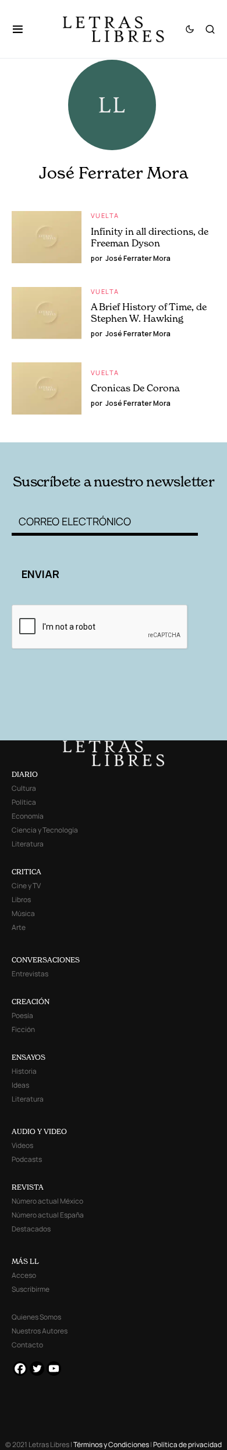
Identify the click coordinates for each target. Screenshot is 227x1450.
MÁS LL (25, 1261)
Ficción (23, 1029)
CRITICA (26, 871)
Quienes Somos (36, 1317)
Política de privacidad (187, 1444)
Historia (24, 1071)
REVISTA (28, 1187)
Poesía (22, 1015)
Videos (22, 1145)
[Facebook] (20, 1368)
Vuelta (105, 215)
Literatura (28, 844)
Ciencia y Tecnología (45, 830)
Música (23, 913)
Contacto (27, 1345)
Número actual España (48, 1215)
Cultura (24, 788)
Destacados (31, 1229)
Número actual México (47, 1201)
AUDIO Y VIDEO (39, 1131)
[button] (24, 29)
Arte (19, 927)
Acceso (24, 1275)
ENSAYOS (28, 1057)
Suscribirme (30, 1289)
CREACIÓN (30, 1001)
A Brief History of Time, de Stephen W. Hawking (149, 312)
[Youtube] (54, 1368)
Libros (21, 899)
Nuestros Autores (40, 1331)
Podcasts (27, 1159)
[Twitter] (37, 1368)
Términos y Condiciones (111, 1444)
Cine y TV (26, 886)
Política (24, 802)
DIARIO (25, 774)
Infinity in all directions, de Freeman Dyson (149, 237)
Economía (28, 816)
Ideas (20, 1085)
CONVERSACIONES (46, 959)
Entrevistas (30, 974)
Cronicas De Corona (135, 388)
